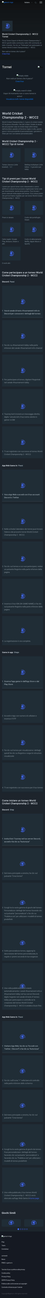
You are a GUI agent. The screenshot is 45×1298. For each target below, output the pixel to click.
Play (3, 1242)
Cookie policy (6, 1273)
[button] (18, 1229)
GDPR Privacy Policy (8, 1280)
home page (34, 1198)
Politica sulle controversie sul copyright (14, 1284)
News (3, 1259)
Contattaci (5, 1249)
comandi (4, 1256)
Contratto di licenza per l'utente (12, 1287)
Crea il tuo (6, 54)
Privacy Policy (6, 1276)
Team (3, 1245)
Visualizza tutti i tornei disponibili (19, 99)
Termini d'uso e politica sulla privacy (13, 1269)
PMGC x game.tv (7, 1263)
